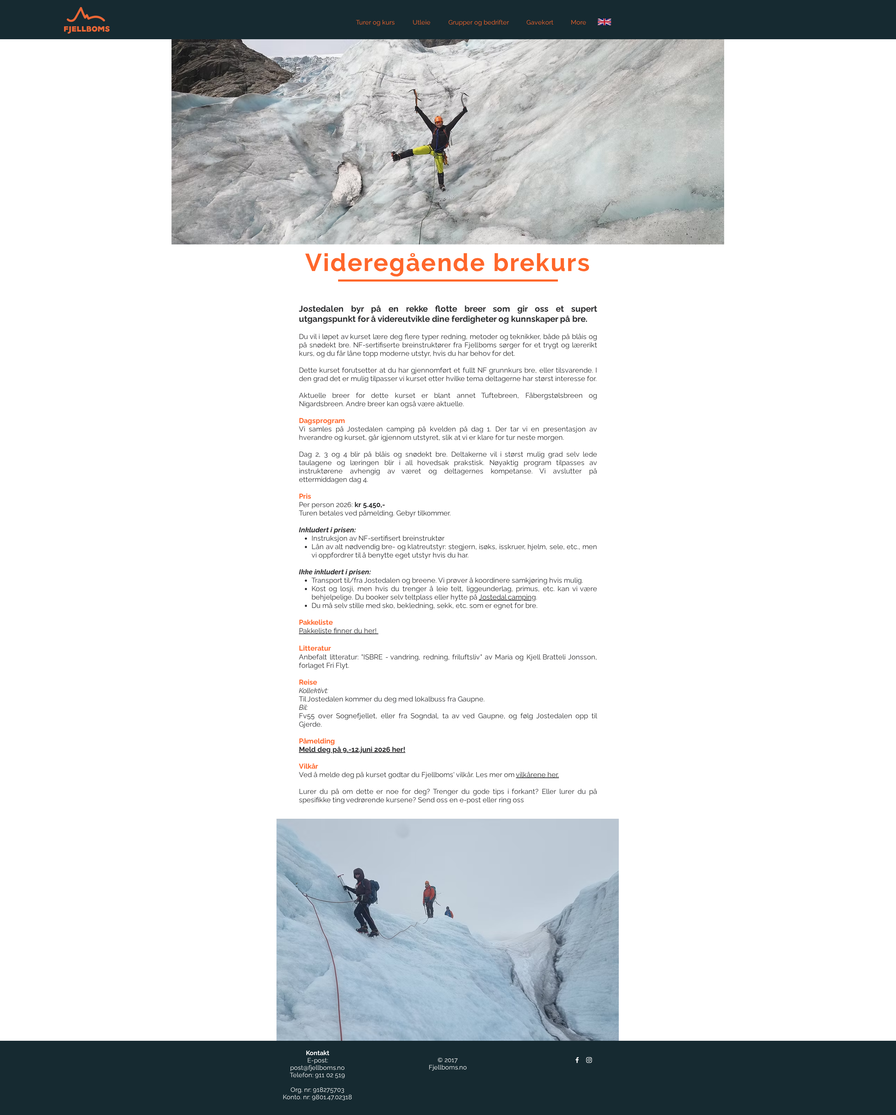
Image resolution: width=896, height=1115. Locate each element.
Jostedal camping (507, 597)
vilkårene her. (537, 774)
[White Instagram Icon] (589, 1060)
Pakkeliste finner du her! (338, 630)
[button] (447, 930)
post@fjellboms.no (317, 1067)
